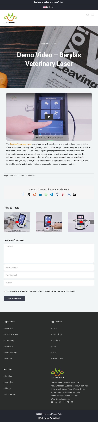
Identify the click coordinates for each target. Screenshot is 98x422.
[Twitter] (72, 402)
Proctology (57, 334)
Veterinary (9, 340)
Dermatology (11, 352)
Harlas (8, 388)
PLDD (54, 352)
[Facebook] (64, 402)
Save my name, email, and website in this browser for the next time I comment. (41, 291)
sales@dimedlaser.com (67, 396)
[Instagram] (60, 402)
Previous (82, 80)
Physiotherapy (11, 334)
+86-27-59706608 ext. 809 (69, 392)
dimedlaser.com (63, 399)
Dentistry (9, 328)
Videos (21, 176)
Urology (8, 358)
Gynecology (57, 358)
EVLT (54, 328)
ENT (54, 346)
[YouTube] (52, 402)
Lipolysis (56, 340)
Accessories (10, 394)
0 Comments (30, 176)
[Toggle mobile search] (87, 15)
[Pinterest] (68, 402)
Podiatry (9, 346)
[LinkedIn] (56, 402)
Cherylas (9, 382)
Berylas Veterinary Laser (21, 144)
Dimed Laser (46, 414)
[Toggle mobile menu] (92, 15)
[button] (6, 222)
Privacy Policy (57, 414)
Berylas (8, 376)
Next (90, 80)
